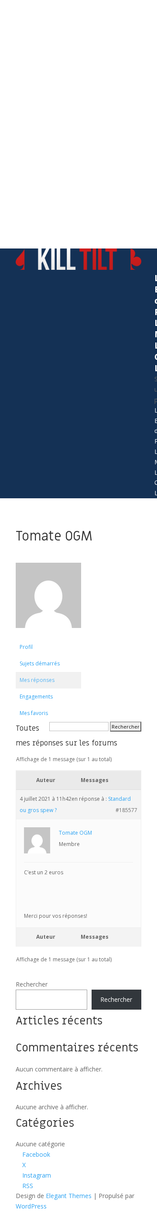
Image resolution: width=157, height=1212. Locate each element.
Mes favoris (34, 713)
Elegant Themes (69, 1196)
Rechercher (32, 984)
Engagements (36, 696)
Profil (26, 647)
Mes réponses (37, 680)
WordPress (31, 1206)
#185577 (126, 810)
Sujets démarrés (40, 663)
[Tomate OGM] (48, 634)
